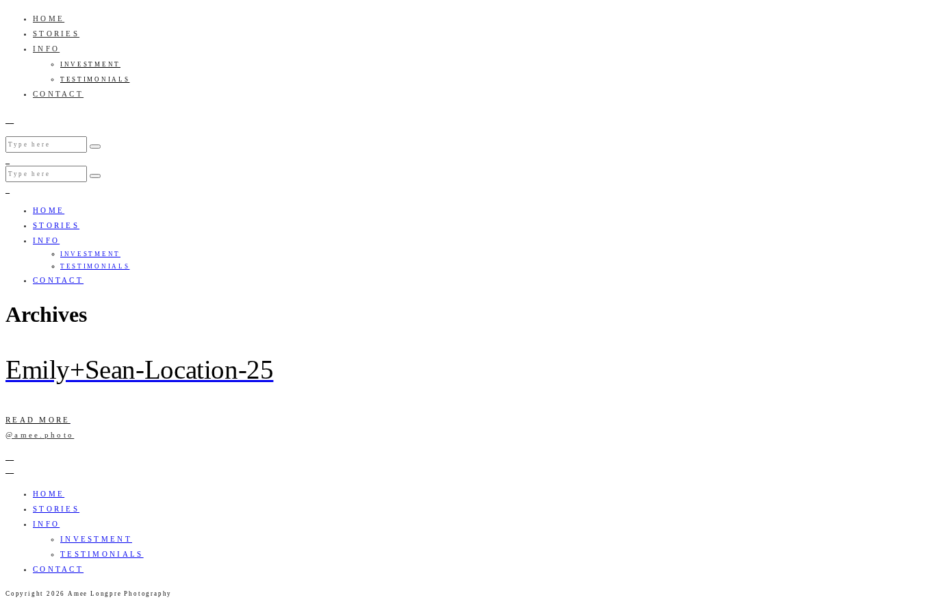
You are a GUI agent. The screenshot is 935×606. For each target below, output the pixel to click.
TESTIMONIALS (94, 79)
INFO (46, 49)
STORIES (56, 33)
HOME (48, 18)
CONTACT (58, 94)
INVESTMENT (90, 64)
